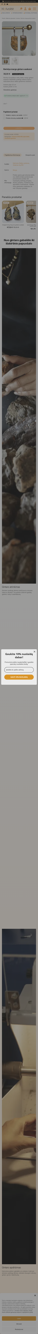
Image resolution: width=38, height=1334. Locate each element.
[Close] (34, 651)
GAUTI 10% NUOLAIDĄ (19, 677)
